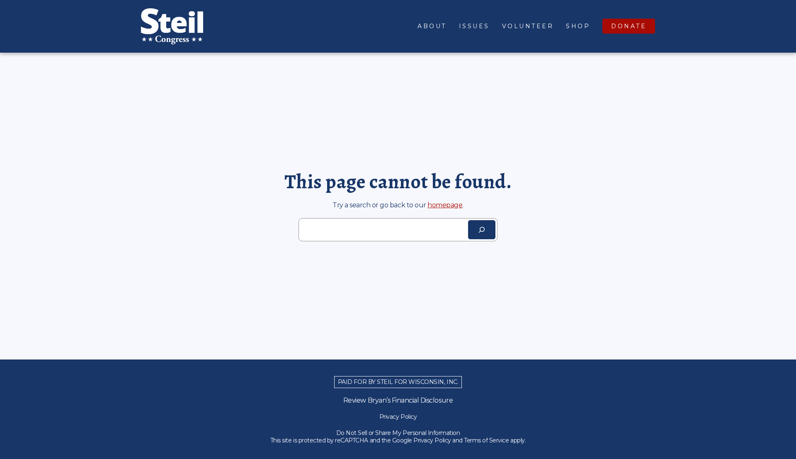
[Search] (481, 229)
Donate (628, 26)
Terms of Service (486, 440)
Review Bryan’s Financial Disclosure (398, 400)
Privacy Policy (398, 416)
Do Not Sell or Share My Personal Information (398, 433)
